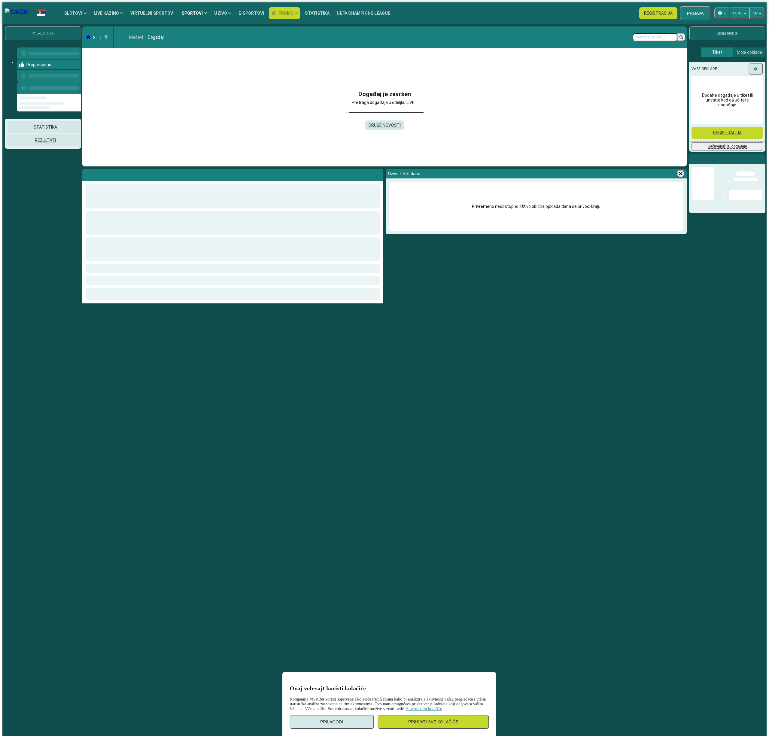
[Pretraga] (681, 37)
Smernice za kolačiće (424, 709)
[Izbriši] (680, 173)
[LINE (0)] (88, 37)
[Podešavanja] (756, 69)
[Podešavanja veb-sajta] (721, 13)
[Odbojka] (99, 37)
